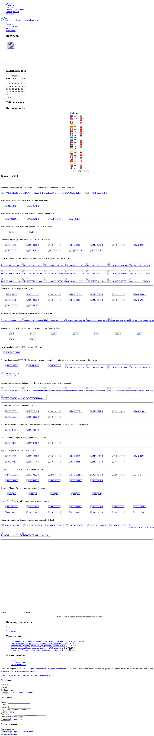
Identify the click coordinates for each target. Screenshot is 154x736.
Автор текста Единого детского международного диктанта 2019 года (39, 646)
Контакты (10, 14)
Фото (8, 28)
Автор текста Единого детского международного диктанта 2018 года (39, 650)
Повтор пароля (8, 714)
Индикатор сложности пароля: (13, 710)
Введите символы (9, 717)
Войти (13, 660)
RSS (5, 18)
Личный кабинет (13, 24)
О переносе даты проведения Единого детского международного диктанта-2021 (44, 641)
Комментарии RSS (18, 665)
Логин (4, 685)
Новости (9, 7)
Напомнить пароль (25, 692)
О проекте (10, 5)
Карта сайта (11, 31)
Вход (8, 627)
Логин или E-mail (8, 729)
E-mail (4, 705)
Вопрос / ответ (12, 26)
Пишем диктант (12, 12)
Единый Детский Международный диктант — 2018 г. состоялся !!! (38, 648)
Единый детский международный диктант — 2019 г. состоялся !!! (38, 644)
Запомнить (8, 690)
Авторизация (16, 719)
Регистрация (11, 631)
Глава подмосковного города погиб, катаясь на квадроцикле (26, 675)
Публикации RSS (18, 662)
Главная (9, 3)
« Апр (8, 97)
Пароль (4, 687)
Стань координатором (15, 9)
